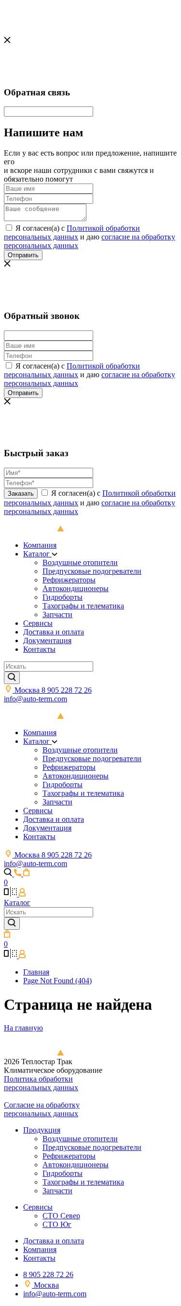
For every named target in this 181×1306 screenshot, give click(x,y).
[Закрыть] (7, 41)
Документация (47, 640)
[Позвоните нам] (18, 874)
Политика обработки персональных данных (41, 1083)
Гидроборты (62, 597)
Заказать (21, 493)
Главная (36, 972)
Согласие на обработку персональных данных (42, 1109)
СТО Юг (56, 1224)
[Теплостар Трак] (48, 716)
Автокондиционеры (75, 588)
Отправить (23, 255)
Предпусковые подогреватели (91, 571)
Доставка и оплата (53, 632)
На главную (23, 1028)
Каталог (37, 554)
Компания (39, 545)
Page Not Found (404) (57, 980)
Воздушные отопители (80, 562)
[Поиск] (12, 678)
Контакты (39, 649)
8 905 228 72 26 (67, 690)
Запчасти (57, 614)
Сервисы (38, 623)
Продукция (41, 1130)
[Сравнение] (11, 894)
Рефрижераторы (69, 580)
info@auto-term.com (35, 699)
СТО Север (61, 1216)
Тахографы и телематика (83, 606)
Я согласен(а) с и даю (89, 237)
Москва (28, 690)
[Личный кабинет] (22, 894)
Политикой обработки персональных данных (72, 232)
